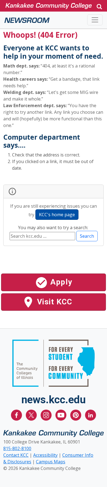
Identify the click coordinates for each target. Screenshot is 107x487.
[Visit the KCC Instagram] (46, 415)
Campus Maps (50, 462)
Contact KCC (16, 455)
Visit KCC (53, 301)
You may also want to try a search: (53, 227)
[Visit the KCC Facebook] (17, 415)
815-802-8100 (17, 448)
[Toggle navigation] (95, 19)
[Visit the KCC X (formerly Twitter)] (31, 415)
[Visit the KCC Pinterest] (76, 415)
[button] (99, 6)
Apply (60, 281)
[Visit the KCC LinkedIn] (90, 415)
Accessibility (45, 455)
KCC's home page (57, 215)
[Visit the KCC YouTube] (61, 415)
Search (87, 236)
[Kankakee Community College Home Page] (48, 5)
